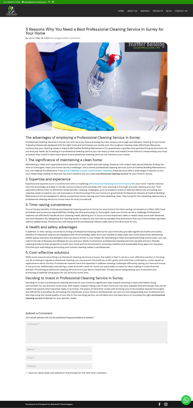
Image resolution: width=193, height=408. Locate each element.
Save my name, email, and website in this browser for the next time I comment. (68, 372)
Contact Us (181, 11)
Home (121, 11)
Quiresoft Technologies (62, 404)
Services (145, 11)
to (88, 170)
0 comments (73, 38)
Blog (169, 11)
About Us (132, 11)
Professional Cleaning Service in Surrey (108, 137)
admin (31, 38)
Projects (158, 11)
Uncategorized (58, 38)
